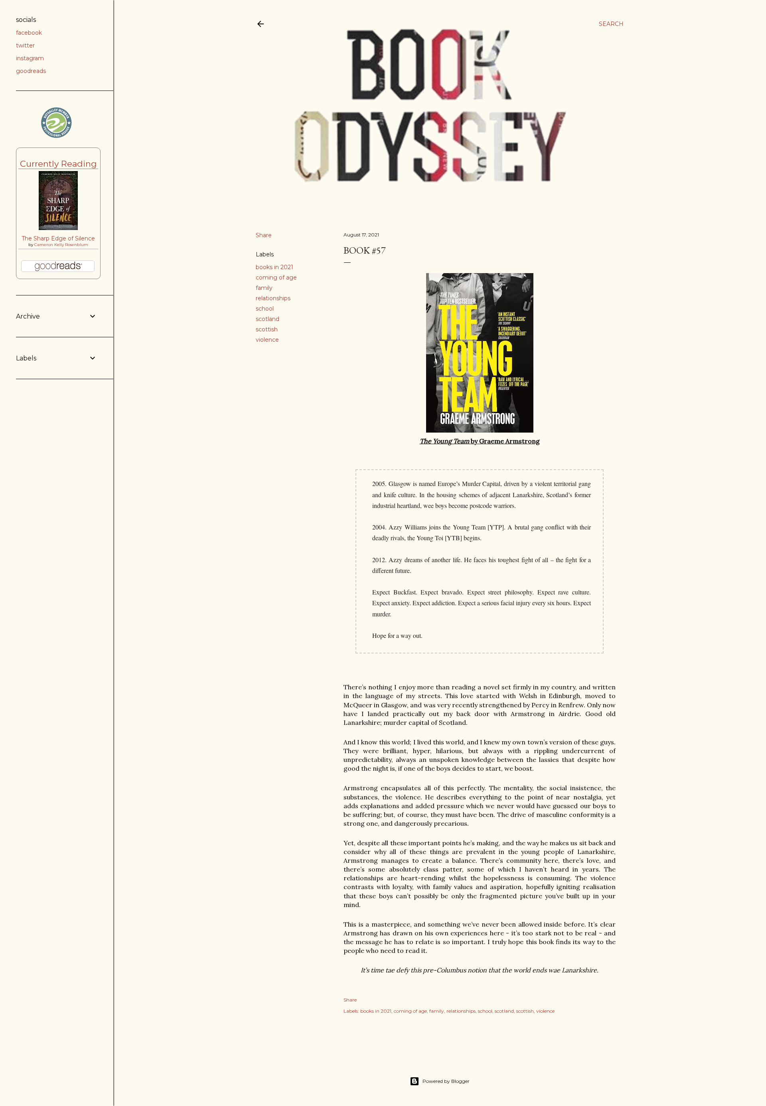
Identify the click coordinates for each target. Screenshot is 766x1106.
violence (267, 339)
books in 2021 (274, 267)
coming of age (276, 277)
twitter (25, 45)
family (264, 287)
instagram (30, 58)
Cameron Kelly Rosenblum (61, 244)
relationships (273, 298)
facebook (29, 32)
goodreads (31, 71)
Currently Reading (58, 164)
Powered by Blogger (446, 1081)
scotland (267, 319)
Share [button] (264, 235)
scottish (267, 329)
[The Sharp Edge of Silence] (58, 228)
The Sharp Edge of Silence (58, 238)
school (265, 308)
